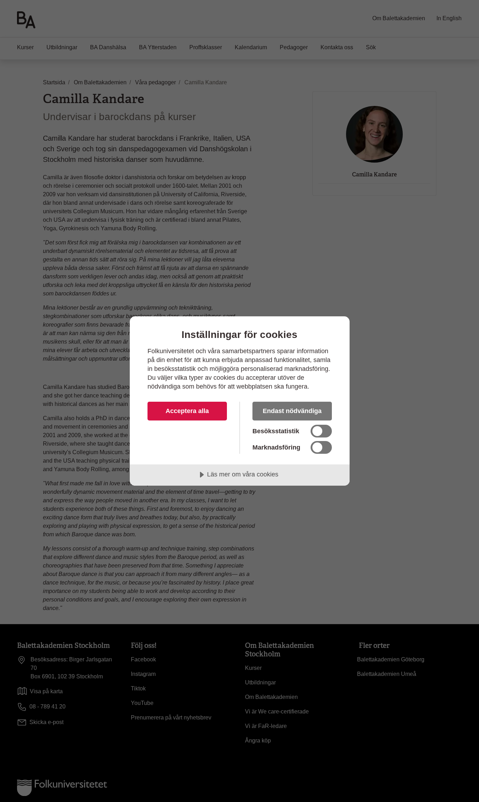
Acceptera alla (187, 410)
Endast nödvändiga (292, 410)
